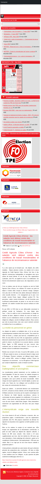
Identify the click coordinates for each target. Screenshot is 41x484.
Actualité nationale (12, 97)
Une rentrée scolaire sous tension (12, 122)
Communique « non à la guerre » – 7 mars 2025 (17, 31)
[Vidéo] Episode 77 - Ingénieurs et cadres (14, 130)
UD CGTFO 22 (26, 245)
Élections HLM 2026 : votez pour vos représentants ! (18, 110)
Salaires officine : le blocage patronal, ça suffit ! (16, 124)
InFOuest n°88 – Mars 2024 (11, 36)
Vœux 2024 (7, 44)
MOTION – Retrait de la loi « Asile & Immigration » (18, 46)
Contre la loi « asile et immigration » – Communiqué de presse (21, 39)
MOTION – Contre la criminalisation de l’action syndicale (19, 51)
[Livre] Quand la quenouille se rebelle (13, 127)
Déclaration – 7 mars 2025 (11, 34)
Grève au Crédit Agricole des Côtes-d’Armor (15, 228)
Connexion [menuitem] (4, 2)
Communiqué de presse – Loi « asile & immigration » (18, 56)
